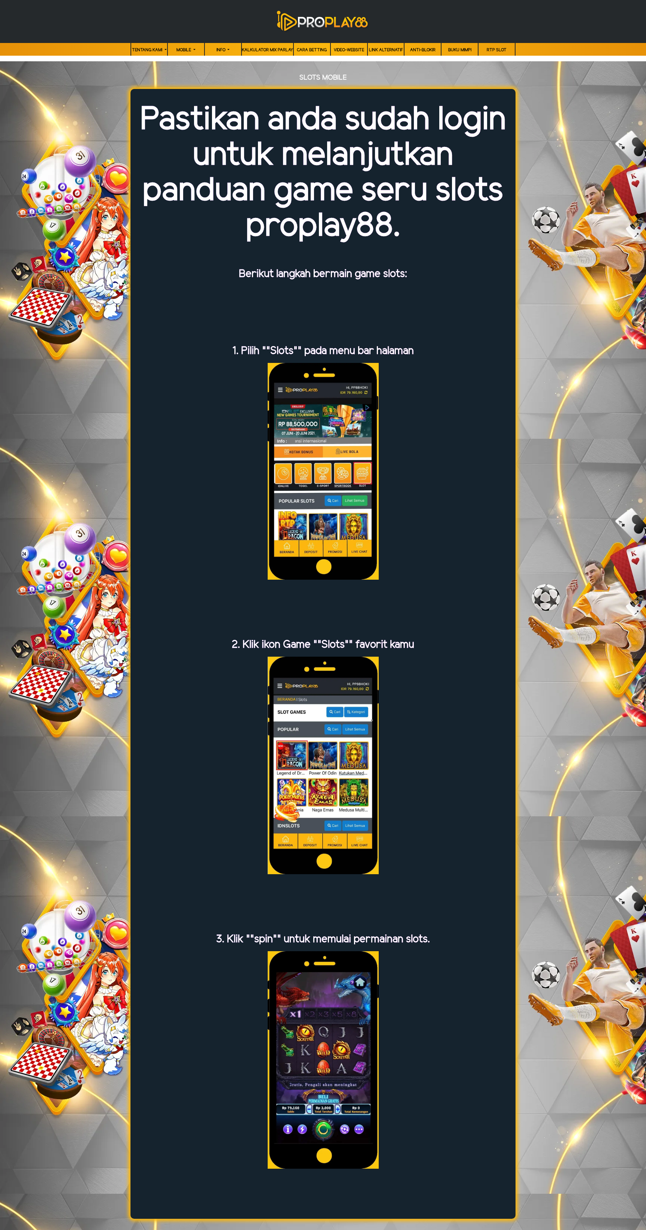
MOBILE (184, 50)
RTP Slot (497, 50)
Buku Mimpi (459, 50)
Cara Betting (312, 50)
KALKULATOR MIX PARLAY (267, 50)
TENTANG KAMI (147, 50)
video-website (349, 50)
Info (221, 50)
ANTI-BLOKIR (423, 50)
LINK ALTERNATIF (386, 50)
